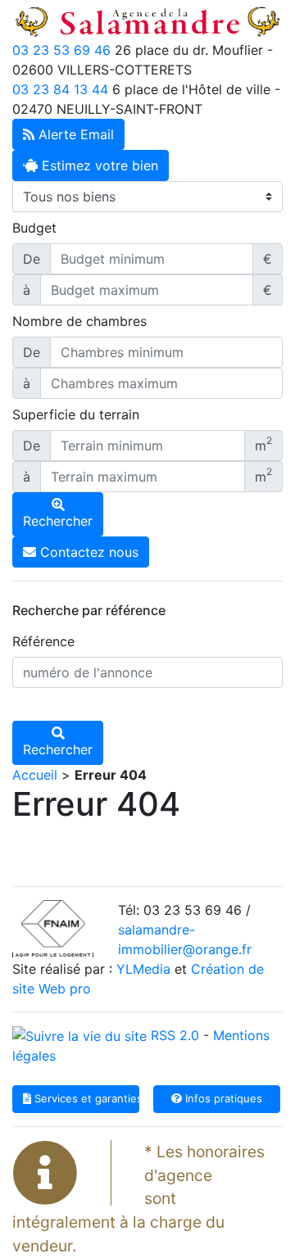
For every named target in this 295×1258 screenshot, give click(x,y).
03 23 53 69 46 (61, 50)
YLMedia (143, 969)
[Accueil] (147, 19)
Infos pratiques (222, 1098)
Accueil (34, 775)
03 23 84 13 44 (60, 89)
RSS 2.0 (173, 1035)
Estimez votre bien (98, 165)
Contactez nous (87, 552)
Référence (43, 641)
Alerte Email (74, 134)
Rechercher (58, 521)
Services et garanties (85, 1098)
